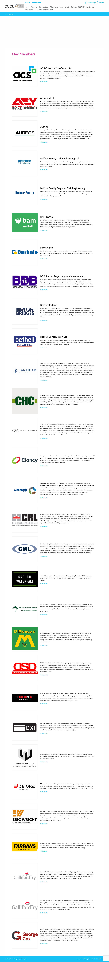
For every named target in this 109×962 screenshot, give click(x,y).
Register (101, 2)
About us (34, 7)
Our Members (43, 7)
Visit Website (43, 81)
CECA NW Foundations (86, 7)
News (61, 7)
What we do (54, 7)
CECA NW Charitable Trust (44, 10)
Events (67, 7)
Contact (74, 7)
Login (92, 2)
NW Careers (29, 10)
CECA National (9, 18)
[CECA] (14, 7)
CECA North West (33, 2)
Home (27, 7)
